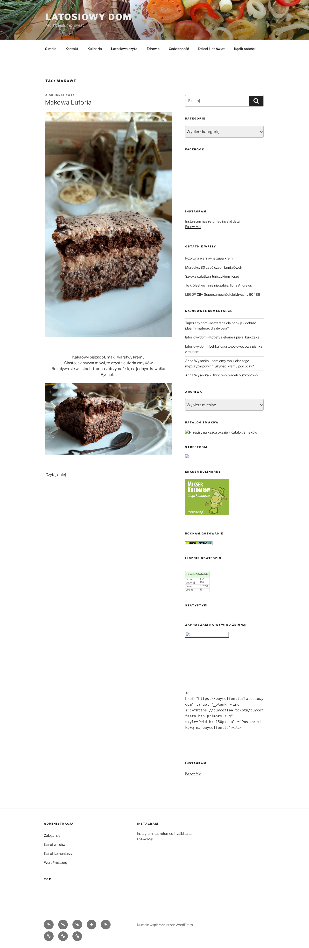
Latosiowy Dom (88, 17)
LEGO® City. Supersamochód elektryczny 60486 (222, 294)
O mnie (50, 49)
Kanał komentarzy (58, 853)
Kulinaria (94, 49)
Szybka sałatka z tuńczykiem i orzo (212, 276)
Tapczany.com (196, 323)
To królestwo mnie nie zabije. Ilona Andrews (218, 285)
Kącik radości (245, 49)
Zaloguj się (52, 835)
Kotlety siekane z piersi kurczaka (234, 337)
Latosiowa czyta (124, 49)
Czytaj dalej (55, 474)
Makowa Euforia (68, 102)
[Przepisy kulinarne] (207, 514)
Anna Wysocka (197, 361)
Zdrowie (153, 49)
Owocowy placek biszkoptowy (234, 375)
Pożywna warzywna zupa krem (209, 258)
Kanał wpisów (54, 845)
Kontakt (71, 49)
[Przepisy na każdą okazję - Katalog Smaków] (221, 432)
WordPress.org (55, 862)
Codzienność (179, 49)
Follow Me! (193, 227)
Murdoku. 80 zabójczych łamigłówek (213, 267)
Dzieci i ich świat (211, 49)
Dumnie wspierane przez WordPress (165, 925)
